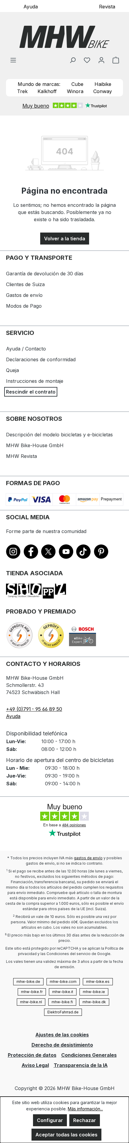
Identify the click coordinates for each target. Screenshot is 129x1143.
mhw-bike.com (63, 981)
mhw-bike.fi (62, 1002)
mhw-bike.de (28, 981)
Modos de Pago (24, 306)
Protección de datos (32, 1055)
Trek (22, 91)
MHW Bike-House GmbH (35, 445)
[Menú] (13, 60)
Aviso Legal (35, 1065)
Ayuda (30, 6)
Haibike (102, 84)
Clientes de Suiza (25, 284)
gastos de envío (88, 858)
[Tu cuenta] (101, 60)
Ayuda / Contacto (26, 349)
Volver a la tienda (64, 239)
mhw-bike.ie (94, 991)
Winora (75, 91)
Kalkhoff (47, 91)
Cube (77, 84)
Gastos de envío (24, 295)
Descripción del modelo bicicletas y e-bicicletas (59, 435)
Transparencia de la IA (81, 1065)
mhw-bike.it (62, 991)
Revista (107, 6)
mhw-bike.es (98, 981)
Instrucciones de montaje (34, 381)
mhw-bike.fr (32, 991)
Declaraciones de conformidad (41, 359)
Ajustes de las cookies (62, 1035)
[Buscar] (72, 60)
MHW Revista (21, 456)
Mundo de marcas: (39, 84)
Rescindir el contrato (31, 392)
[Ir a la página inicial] (64, 37)
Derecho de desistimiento (62, 1045)
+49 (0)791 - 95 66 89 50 (34, 709)
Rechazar (84, 1120)
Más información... (85, 1108)
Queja (12, 370)
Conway (102, 91)
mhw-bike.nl (31, 1002)
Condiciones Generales (89, 1055)
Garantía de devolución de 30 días (44, 274)
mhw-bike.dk (94, 1002)
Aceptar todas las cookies (66, 1135)
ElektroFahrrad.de (63, 1012)
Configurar (50, 1120)
